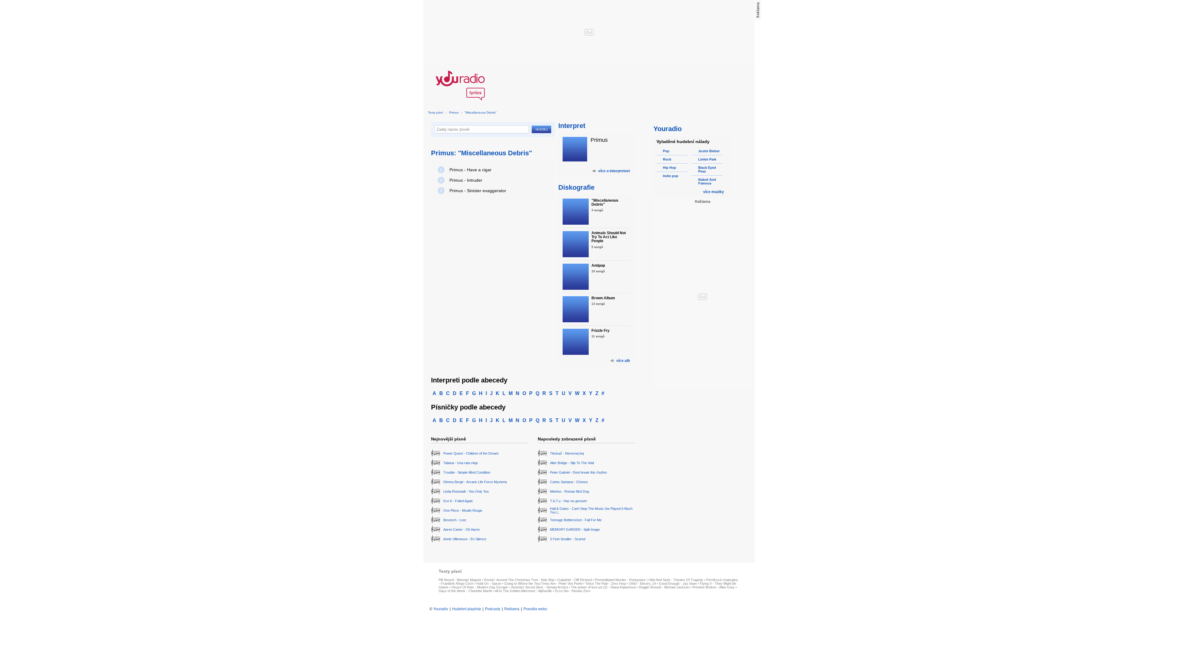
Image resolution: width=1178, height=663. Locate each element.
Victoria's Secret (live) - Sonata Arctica (539, 587)
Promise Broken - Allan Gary (713, 587)
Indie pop (670, 176)
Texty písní (435, 112)
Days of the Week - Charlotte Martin (465, 591)
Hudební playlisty (466, 609)
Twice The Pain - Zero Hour (605, 583)
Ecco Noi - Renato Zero (572, 591)
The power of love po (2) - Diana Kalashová (603, 587)
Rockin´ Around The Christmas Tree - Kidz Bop (519, 580)
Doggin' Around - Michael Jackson (664, 587)
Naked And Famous (707, 181)
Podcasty (492, 609)
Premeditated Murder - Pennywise (620, 580)
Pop (666, 151)
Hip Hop (669, 167)
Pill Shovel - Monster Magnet (460, 580)
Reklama (511, 609)
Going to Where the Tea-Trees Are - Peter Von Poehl (543, 583)
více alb (623, 361)
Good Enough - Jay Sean (678, 583)
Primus (454, 112)
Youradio (440, 609)
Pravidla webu (535, 609)
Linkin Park (707, 159)
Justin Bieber (709, 151)
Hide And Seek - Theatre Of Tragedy (676, 580)
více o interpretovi (614, 171)
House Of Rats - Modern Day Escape (480, 587)
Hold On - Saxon (488, 583)
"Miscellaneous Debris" (480, 112)
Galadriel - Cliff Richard (574, 580)
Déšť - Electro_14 (642, 583)
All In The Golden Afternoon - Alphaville (523, 591)
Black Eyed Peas (707, 169)
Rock (667, 159)
